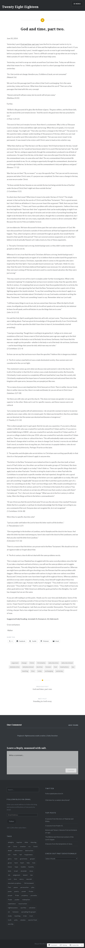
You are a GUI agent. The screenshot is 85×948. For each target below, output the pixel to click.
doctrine (39, 667)
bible (26, 842)
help (28, 863)
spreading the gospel (28, 912)
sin (9, 912)
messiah (29, 879)
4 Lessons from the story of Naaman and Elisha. (59, 820)
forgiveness (28, 854)
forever (48, 667)
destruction (29, 850)
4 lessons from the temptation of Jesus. (58, 844)
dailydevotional (28, 667)
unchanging (49, 671)
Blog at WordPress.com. (42, 944)
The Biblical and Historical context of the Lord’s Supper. (59, 838)
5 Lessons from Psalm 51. (54, 826)
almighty (11, 842)
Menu (78, 4)
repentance (12, 904)
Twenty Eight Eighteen (20, 7)
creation (23, 846)
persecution (24, 887)
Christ (32, 663)
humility (31, 867)
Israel (16, 871)
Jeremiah (24, 871)
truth (9, 920)
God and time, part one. (30, 44)
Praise (31, 891)
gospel (32, 859)
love (15, 879)
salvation (32, 908)
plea (32, 887)
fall (20, 854)
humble (23, 867)
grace (10, 863)
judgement (16, 875)
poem (10, 891)
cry (29, 846)
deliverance (18, 850)
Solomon (16, 912)
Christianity (41, 663)
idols (9, 871)
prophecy (25, 895)
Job (9, 875)
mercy (21, 879)
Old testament (29, 883)
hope (16, 867)
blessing (33, 842)
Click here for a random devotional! (57, 800)
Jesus (31, 871)
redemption (26, 899)
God (55, 667)
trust (31, 916)
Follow (11, 821)
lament (25, 875)
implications (64, 667)
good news (23, 859)
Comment (71, 770)
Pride (17, 895)
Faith (15, 854)
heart (22, 863)
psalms (17, 899)
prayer (10, 895)
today (40, 671)
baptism (19, 842)
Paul (9, 887)
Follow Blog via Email (19, 799)
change (24, 663)
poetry (16, 891)
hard (16, 863)
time (32, 671)
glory (10, 859)
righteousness (13, 908)
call (9, 846)
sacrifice (23, 908)
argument (15, 663)
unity (16, 920)
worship (10, 924)
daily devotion (53, 663)
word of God (32, 920)
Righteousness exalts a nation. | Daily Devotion (41, 736)
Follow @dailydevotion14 (54, 793)
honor (10, 867)
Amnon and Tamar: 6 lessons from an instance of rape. (61, 831)
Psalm (10, 899)
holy (33, 863)
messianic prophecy (14, 883)
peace (16, 887)
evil (9, 854)
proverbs (34, 895)
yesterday (59, 671)
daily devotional (67, 663)
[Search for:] (23, 790)
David (35, 846)
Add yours (73, 725)
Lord (9, 879)
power (24, 891)
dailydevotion (14, 667)
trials (25, 916)
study (10, 916)
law (73, 667)
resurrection (22, 904)
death (10, 850)
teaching (25, 671)
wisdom (23, 920)
